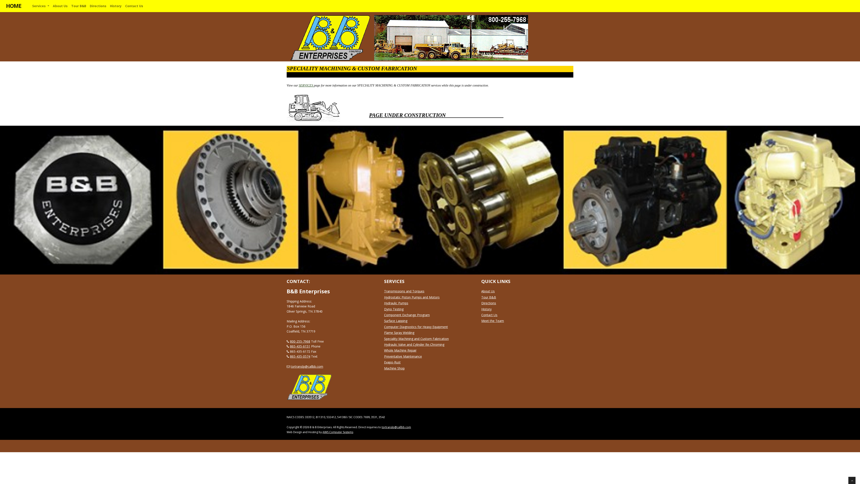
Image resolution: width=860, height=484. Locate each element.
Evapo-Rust (392, 362)
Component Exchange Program (407, 315)
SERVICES (306, 85)
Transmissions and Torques (404, 291)
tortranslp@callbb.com (307, 366)
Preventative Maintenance (403, 356)
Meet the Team (492, 321)
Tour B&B (488, 297)
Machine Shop (394, 368)
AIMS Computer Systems (337, 432)
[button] (40, 6)
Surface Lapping (395, 321)
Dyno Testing (394, 309)
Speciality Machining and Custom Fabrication (416, 339)
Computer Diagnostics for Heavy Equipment (416, 327)
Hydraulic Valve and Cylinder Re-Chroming (414, 344)
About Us (488, 291)
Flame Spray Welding (399, 333)
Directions (488, 303)
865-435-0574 (300, 356)
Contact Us (489, 315)
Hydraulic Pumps (396, 303)
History (486, 309)
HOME (13, 5)
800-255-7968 (300, 341)
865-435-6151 (300, 346)
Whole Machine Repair (400, 350)
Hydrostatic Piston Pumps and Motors (412, 297)
